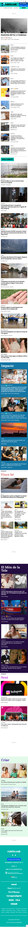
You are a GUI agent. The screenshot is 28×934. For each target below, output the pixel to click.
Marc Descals (13, 153)
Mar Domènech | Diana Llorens (8, 784)
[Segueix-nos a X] (13, 855)
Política (12, 133)
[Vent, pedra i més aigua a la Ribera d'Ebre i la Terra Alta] (14, 345)
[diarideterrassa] (14, 892)
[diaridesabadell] (14, 888)
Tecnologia (4, 697)
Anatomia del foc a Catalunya (13, 35)
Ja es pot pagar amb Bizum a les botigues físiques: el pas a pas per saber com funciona (17, 82)
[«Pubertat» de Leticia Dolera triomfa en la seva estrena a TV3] (5, 70)
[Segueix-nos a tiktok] (15, 855)
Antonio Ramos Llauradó (6, 335)
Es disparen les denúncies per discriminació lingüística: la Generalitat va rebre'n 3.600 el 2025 (18, 93)
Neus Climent (18, 519)
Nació (11, 78)
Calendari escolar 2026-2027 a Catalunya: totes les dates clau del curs (18, 126)
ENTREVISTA (9, 385)
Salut (2, 494)
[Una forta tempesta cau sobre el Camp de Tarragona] (14, 321)
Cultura (3, 722)
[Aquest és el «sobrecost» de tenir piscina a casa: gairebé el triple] (21, 525)
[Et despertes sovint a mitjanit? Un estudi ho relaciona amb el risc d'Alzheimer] (14, 485)
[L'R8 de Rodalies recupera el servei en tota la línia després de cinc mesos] (5, 49)
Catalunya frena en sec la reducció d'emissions (17, 104)
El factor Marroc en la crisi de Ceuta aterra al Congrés (12, 181)
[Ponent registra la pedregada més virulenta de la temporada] (14, 296)
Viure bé (7, 474)
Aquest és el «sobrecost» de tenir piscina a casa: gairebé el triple (21, 534)
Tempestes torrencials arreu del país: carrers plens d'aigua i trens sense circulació (13, 283)
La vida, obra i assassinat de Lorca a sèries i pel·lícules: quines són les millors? (13, 667)
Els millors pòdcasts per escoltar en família (13, 782)
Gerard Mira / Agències (6, 467)
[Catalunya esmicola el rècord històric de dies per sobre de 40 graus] (14, 430)
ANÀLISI (9, 616)
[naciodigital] (14, 884)
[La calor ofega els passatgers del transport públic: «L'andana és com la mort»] (14, 453)
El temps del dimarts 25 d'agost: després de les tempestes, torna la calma (14, 257)
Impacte (3, 37)
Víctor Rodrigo (13, 73)
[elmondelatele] (14, 900)
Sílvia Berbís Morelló (5, 359)
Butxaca (17, 530)
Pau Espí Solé (4, 236)
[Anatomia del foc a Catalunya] (14, 25)
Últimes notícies (7, 8)
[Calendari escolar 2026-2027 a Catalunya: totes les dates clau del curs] (5, 126)
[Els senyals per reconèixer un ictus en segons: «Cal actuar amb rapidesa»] (21, 504)
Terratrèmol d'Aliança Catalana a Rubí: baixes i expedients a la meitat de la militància (17, 137)
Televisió (3, 589)
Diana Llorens (4, 834)
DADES (16, 88)
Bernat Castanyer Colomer (7, 286)
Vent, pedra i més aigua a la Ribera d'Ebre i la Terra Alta (14, 356)
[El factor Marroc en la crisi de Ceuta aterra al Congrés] (14, 170)
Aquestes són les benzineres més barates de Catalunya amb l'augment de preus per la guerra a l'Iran (18, 150)
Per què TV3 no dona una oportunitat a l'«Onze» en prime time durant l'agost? (12, 618)
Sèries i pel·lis (4, 665)
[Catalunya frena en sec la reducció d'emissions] (5, 105)
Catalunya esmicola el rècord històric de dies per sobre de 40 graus (13, 441)
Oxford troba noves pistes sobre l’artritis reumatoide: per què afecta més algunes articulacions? (7, 534)
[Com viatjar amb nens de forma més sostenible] (14, 819)
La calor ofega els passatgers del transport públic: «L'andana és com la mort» (13, 464)
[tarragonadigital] (14, 896)
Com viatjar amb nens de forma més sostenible (11, 831)
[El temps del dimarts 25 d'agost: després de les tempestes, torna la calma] (14, 246)
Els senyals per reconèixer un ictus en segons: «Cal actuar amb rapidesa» (20, 514)
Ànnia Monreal (4, 727)
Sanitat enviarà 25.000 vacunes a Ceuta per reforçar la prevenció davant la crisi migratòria (13, 232)
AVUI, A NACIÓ (7, 159)
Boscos (3, 385)
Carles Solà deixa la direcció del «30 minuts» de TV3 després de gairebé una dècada (14, 593)
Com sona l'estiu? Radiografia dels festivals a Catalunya (14, 725)
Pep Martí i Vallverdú (6, 184)
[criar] (14, 904)
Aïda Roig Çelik (4, 809)
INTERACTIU (9, 37)
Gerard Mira (13, 118)
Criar (5, 760)
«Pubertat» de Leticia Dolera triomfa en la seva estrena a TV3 (17, 70)
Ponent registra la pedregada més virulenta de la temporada (12, 308)
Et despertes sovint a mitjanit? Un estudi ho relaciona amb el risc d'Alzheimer (13, 496)
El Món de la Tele (14, 66)
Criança (3, 780)
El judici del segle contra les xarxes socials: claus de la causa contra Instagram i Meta (13, 699)
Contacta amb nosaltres (14, 859)
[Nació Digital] (7, 4)
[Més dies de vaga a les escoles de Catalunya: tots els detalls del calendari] (5, 116)
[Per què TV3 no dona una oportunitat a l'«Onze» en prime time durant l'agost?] (14, 607)
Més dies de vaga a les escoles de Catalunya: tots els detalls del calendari (18, 115)
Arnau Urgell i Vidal (14, 62)
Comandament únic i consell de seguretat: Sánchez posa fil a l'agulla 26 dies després (13, 206)
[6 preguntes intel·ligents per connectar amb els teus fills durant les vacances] (14, 794)
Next (4, 677)
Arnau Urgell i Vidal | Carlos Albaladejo (10, 39)
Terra (2, 255)
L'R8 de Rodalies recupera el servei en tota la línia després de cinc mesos (17, 48)
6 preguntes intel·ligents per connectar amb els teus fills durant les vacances (13, 806)
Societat (16, 8)
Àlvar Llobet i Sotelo (5, 311)
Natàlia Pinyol (13, 51)
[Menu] (1, 8)
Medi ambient (4, 354)
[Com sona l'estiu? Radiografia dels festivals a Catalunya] (14, 713)
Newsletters (17, 1)
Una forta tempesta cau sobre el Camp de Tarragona (14, 332)
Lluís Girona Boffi (14, 96)
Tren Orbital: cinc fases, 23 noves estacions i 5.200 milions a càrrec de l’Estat (17, 59)
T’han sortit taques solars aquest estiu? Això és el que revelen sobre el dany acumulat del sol (7, 515)
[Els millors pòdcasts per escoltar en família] (14, 770)
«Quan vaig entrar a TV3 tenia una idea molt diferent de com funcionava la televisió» (12, 643)
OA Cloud (19, 922)
